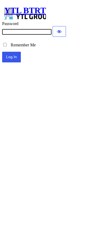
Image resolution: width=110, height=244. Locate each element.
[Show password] (59, 31)
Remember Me (21, 45)
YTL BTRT (25, 10)
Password (10, 23)
